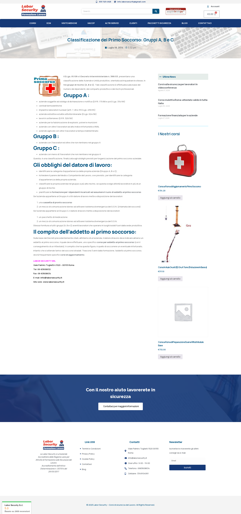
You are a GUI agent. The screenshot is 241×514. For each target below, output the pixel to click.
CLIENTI (133, 23)
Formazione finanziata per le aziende (177, 115)
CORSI (32, 23)
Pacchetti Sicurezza (159, 23)
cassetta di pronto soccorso (57, 202)
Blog (185, 23)
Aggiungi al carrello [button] (170, 197)
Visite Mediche (69, 23)
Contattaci (205, 23)
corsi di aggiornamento (72, 254)
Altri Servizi (112, 23)
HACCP (91, 23)
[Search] (155, 11)
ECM (49, 23)
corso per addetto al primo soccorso (115, 242)
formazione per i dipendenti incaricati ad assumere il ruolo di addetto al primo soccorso (96, 192)
